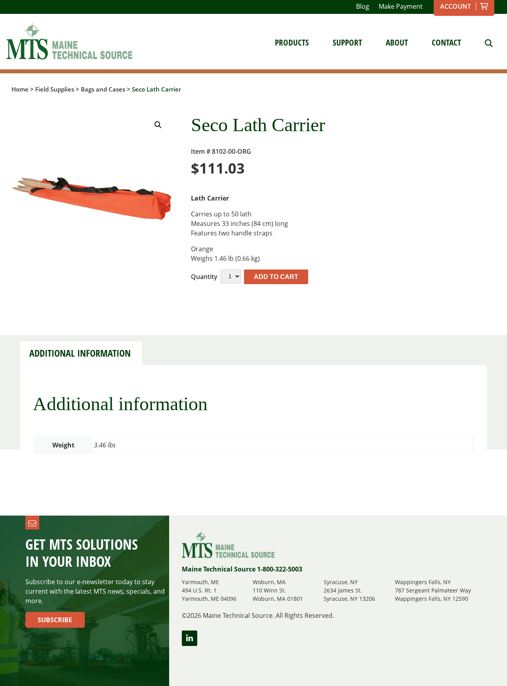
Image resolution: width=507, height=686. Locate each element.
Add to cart (276, 276)
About (397, 42)
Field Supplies (54, 89)
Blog (362, 6)
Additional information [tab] (80, 353)
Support (347, 42)
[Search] (483, 42)
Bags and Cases (103, 89)
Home (20, 89)
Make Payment (401, 6)
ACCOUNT (455, 6)
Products (292, 42)
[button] (158, 125)
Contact (446, 42)
